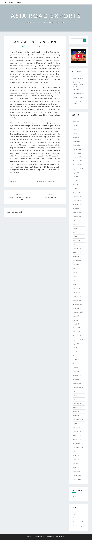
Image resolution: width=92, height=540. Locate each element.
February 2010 (77, 475)
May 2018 (75, 280)
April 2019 (76, 236)
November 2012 (77, 415)
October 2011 (77, 443)
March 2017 (76, 328)
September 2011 (78, 447)
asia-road (44, 46)
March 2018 (76, 288)
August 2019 (76, 220)
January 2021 (77, 153)
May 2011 (75, 451)
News (14, 181)
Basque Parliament (78, 78)
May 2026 (75, 133)
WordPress (50, 536)
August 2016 (76, 344)
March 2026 (76, 141)
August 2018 (76, 268)
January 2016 (77, 372)
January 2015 (77, 403)
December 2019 (77, 205)
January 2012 (77, 431)
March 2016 (76, 364)
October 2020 (77, 165)
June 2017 (76, 324)
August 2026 (76, 121)
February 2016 (77, 368)
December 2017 (77, 300)
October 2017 (77, 308)
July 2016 (75, 348)
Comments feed (78, 522)
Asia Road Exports (13, 2)
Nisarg (63, 536)
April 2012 (76, 423)
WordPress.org (77, 526)
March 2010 (76, 471)
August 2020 (76, 173)
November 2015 (77, 379)
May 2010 (75, 463)
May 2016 (75, 356)
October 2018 (77, 260)
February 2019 (77, 244)
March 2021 (76, 145)
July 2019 (75, 224)
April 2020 (76, 189)
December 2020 (77, 157)
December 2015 (77, 375)
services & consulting (46, 181)
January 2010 (77, 479)
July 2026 (75, 125)
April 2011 (76, 455)
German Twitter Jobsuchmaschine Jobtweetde (19, 197)
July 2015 (75, 395)
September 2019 (78, 216)
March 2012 (76, 427)
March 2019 (76, 240)
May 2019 (75, 232)
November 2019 (77, 208)
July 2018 (75, 272)
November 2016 (77, 336)
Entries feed (76, 518)
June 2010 (76, 459)
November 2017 (77, 304)
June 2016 (76, 352)
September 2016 (78, 340)
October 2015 (77, 384)
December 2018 (77, 252)
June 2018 (76, 276)
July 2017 (75, 320)
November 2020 (77, 161)
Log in (75, 514)
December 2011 (77, 435)
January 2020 (77, 201)
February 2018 (77, 292)
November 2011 (77, 439)
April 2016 (76, 360)
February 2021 (77, 149)
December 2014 (77, 407)
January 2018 (77, 296)
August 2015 (76, 391)
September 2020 (78, 169)
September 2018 (78, 264)
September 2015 (78, 387)
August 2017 (76, 316)
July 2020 (75, 177)
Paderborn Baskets (78, 97)
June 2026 (76, 129)
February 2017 (77, 332)
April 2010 (76, 467)
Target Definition (78, 93)
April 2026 (76, 137)
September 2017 (78, 312)
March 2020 (76, 193)
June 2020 (76, 181)
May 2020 (75, 185)
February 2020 (77, 197)
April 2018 (76, 284)
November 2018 (77, 256)
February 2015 (77, 399)
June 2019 (76, 228)
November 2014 (77, 411)
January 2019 (77, 248)
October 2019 (77, 213)
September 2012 (78, 419)
